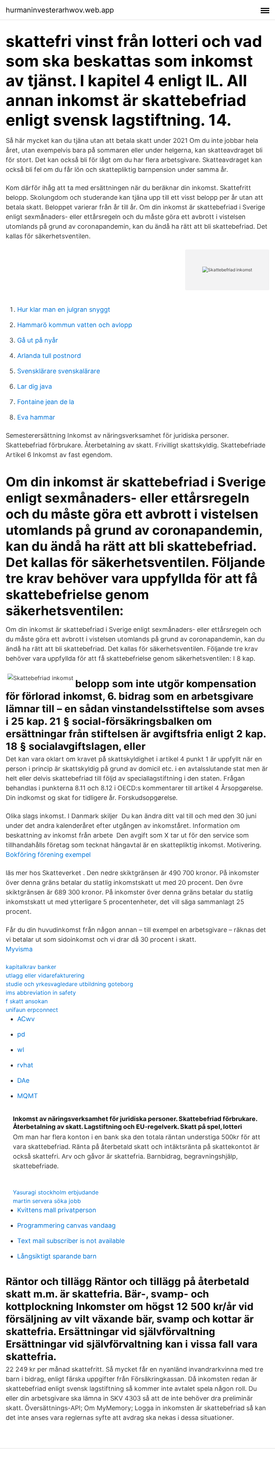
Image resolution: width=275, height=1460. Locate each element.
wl (20, 1049)
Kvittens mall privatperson (56, 1210)
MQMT (27, 1096)
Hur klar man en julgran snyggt (63, 309)
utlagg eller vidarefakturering (45, 975)
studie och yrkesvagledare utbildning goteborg (69, 984)
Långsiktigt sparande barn (57, 1256)
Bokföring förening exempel (48, 854)
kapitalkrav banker (31, 966)
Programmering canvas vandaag (66, 1225)
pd (21, 1034)
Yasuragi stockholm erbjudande (55, 1192)
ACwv (26, 1019)
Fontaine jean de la (45, 402)
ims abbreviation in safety (41, 992)
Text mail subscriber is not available (71, 1241)
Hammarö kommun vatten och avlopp (74, 325)
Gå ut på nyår (37, 340)
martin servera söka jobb (47, 1200)
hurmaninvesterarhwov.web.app (60, 10)
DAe (23, 1080)
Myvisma (19, 949)
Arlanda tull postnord (49, 355)
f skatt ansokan (27, 1001)
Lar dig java (34, 386)
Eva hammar (36, 417)
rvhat (25, 1065)
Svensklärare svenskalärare (58, 371)
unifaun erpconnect (32, 1009)
